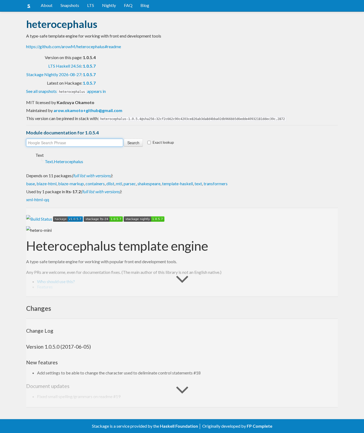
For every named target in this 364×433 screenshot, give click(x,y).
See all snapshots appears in (66, 91)
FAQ (128, 5)
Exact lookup (163, 142)
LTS (90, 5)
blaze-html (46, 183)
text (198, 183)
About (46, 5)
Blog (144, 5)
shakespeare (148, 183)
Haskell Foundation (179, 425)
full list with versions (92, 175)
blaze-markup (71, 183)
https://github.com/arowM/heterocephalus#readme (73, 46)
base (30, 183)
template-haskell (177, 183)
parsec (130, 183)
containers (95, 183)
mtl (119, 183)
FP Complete (259, 425)
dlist (110, 183)
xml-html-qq (37, 199)
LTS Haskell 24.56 (64, 65)
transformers (216, 183)
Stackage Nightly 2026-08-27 (53, 74)
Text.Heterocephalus (64, 161)
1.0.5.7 (89, 65)
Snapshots (69, 5)
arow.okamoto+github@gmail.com (88, 110)
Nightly (109, 5)
